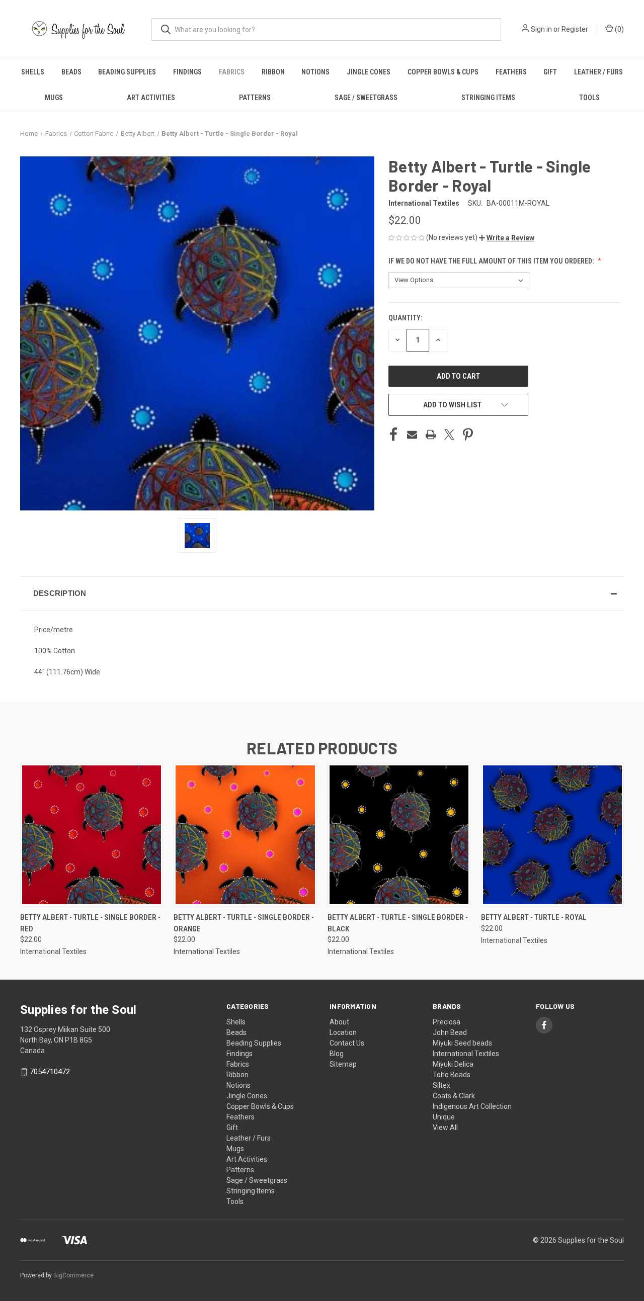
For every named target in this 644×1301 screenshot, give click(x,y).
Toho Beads (451, 1075)
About (339, 1022)
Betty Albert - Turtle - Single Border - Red (90, 923)
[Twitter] (449, 434)
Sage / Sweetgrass (366, 98)
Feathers (511, 72)
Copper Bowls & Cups (443, 72)
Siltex (441, 1085)
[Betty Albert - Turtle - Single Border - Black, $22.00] (399, 834)
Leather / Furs (598, 72)
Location (343, 1032)
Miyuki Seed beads (462, 1043)
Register (574, 29)
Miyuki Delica (453, 1064)
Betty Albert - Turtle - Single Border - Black (398, 923)
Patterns (255, 98)
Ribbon (273, 72)
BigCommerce (73, 1275)
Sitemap (343, 1064)
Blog (337, 1054)
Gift (550, 72)
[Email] (412, 434)
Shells (32, 72)
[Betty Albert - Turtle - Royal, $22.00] (552, 834)
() (618, 29)
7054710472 (50, 1071)
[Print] (431, 434)
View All (445, 1127)
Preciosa (446, 1022)
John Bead (450, 1032)
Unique (444, 1117)
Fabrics (232, 72)
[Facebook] (393, 434)
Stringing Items (488, 98)
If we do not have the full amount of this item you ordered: (491, 261)
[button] (506, 238)
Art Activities (151, 98)
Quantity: (405, 318)
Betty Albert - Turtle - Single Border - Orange (244, 923)
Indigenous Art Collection (472, 1106)
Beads (71, 72)
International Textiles (466, 1054)
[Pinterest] (468, 434)
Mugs (54, 98)
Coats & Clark (454, 1096)
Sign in (541, 29)
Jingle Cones (368, 72)
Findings (187, 72)
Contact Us (347, 1043)
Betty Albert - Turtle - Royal (534, 917)
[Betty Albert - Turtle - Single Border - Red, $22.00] (91, 834)
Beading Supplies (127, 72)
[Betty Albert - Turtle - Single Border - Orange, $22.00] (245, 834)
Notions (315, 72)
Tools (589, 98)
